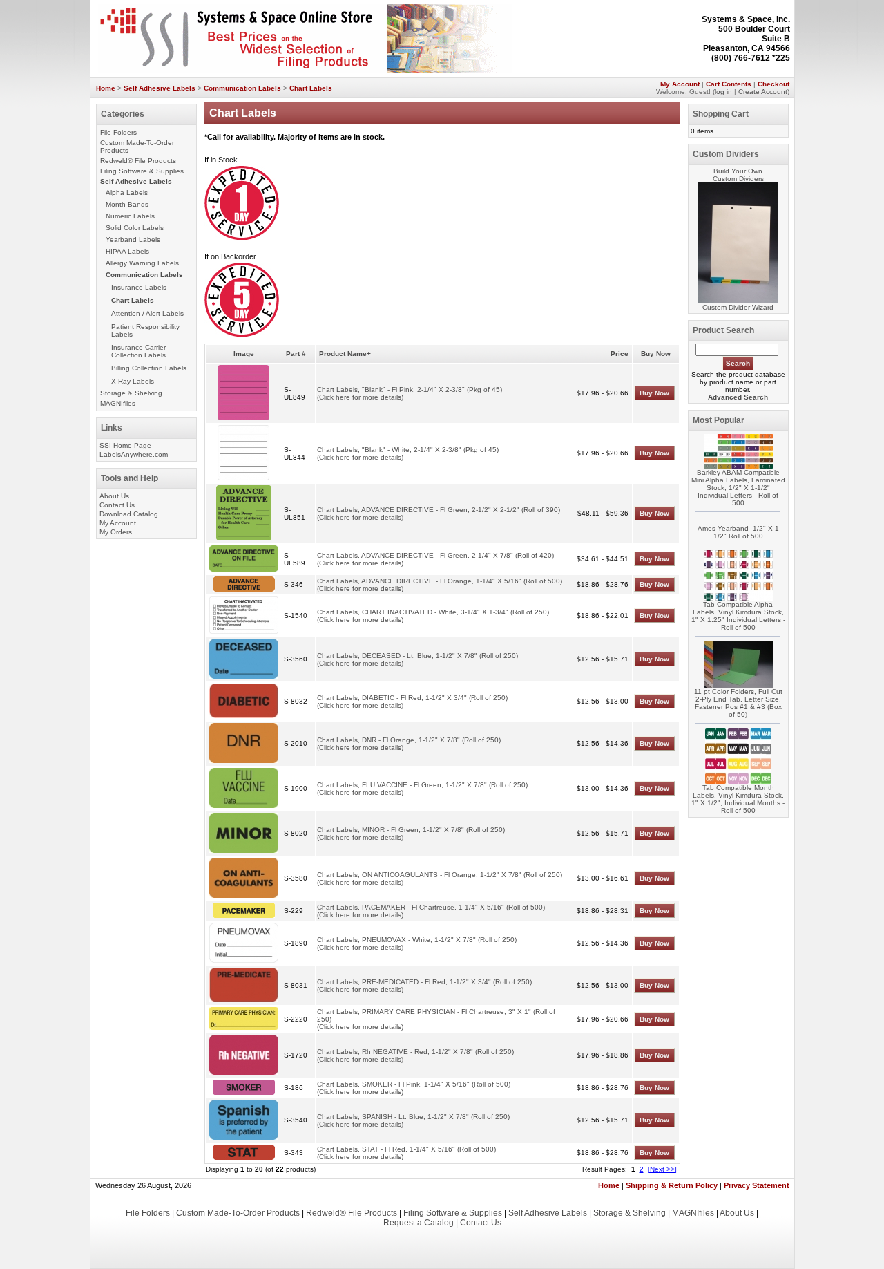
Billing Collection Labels (148, 368)
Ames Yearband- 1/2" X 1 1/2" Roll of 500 (738, 532)
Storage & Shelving (131, 393)
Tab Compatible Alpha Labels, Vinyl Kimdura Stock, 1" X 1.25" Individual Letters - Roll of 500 (738, 616)
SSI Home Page (125, 445)
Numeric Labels (130, 216)
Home (105, 88)
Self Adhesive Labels (159, 88)
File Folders (118, 132)
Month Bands (127, 204)
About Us (114, 496)
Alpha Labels (127, 192)
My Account (680, 84)
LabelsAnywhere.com (133, 454)
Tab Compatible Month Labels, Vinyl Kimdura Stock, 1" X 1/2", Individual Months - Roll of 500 (738, 799)
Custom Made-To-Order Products (238, 1213)
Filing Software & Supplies (142, 171)
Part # (296, 353)
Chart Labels (310, 88)
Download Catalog (128, 514)
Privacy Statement (756, 1185)
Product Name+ (345, 353)
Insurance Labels (138, 287)
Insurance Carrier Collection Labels (138, 351)
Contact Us (117, 505)
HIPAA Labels (127, 251)
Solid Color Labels (135, 228)
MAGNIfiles (117, 403)
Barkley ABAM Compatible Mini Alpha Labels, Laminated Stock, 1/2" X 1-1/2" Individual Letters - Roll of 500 (738, 488)
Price (619, 353)
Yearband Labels (133, 239)
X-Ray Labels (132, 381)
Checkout (773, 84)
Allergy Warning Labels (142, 263)
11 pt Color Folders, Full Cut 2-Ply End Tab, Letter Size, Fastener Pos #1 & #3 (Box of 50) (738, 703)
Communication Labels (242, 88)
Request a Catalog (418, 1223)
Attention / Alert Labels (147, 313)
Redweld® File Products (138, 160)
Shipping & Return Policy (672, 1185)
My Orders (115, 532)
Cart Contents (728, 84)
